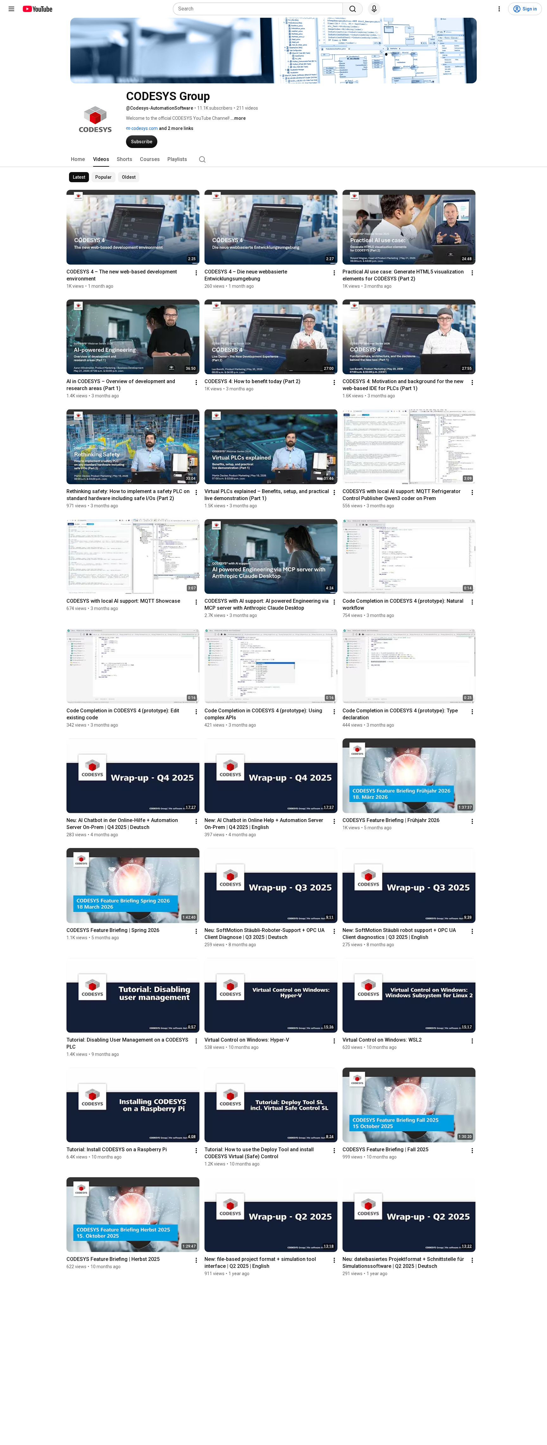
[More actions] (196, 273)
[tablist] (273, 159)
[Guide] (11, 9)
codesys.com (144, 128)
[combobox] (259, 9)
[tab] (77, 159)
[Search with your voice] (374, 9)
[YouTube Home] (37, 9)
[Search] (353, 9)
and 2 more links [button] (176, 128)
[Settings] (499, 9)
